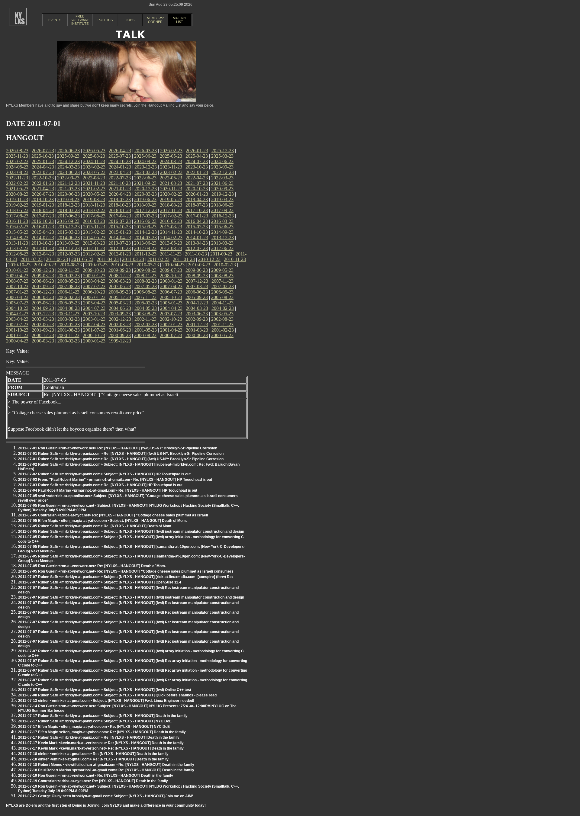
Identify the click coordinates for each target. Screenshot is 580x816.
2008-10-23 (171, 275)
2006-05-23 (222, 291)
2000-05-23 (222, 335)
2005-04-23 (94, 302)
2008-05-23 (68, 281)
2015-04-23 (43, 232)
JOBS (130, 20)
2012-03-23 (68, 253)
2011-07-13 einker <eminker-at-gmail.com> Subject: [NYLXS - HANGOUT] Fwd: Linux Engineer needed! (106, 701)
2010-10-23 (19, 264)
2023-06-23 (68, 172)
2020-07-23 (43, 194)
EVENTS (54, 20)
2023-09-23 (222, 166)
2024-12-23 (68, 161)
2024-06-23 (222, 161)
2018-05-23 (17, 210)
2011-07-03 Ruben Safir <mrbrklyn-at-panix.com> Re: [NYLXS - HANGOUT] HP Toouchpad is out (100, 485)
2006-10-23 (94, 291)
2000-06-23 (196, 335)
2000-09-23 (119, 335)
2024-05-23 (17, 166)
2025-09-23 (68, 156)
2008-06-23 (43, 281)
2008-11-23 (145, 275)
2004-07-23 (94, 308)
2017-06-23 (68, 215)
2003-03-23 (43, 319)
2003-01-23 (94, 319)
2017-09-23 (222, 210)
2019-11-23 (17, 199)
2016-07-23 (119, 221)
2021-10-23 (119, 183)
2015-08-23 (171, 226)
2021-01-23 (120, 188)
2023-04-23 (120, 172)
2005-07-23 (17, 302)
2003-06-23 (196, 313)
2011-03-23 (133, 259)
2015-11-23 (94, 226)
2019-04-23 (196, 199)
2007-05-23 (145, 286)
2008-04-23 (94, 281)
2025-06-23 (145, 156)
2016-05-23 (171, 221)
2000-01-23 (94, 340)
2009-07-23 (171, 270)
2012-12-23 (68, 248)
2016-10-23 (42, 221)
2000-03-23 (43, 340)
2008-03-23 (120, 281)
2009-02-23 (68, 275)
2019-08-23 (94, 199)
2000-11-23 (68, 335)
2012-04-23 (43, 253)
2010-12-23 (209, 259)
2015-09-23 (145, 226)
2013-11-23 (17, 243)
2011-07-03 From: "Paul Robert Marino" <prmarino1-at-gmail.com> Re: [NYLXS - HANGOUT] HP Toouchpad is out (115, 479)
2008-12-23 (120, 275)
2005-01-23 (171, 302)
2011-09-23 (221, 253)
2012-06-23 (222, 248)
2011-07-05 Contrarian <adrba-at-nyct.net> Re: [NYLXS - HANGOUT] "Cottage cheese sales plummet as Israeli (113, 515)
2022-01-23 (43, 183)
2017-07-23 (43, 215)
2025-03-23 (222, 156)
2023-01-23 (197, 172)
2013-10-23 (42, 243)
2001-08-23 (68, 330)
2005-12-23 (120, 297)
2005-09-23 (196, 297)
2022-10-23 (42, 177)
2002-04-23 (94, 324)
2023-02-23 (171, 172)
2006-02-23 (68, 297)
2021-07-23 (196, 183)
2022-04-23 (196, 177)
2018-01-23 (120, 210)
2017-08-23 (17, 215)
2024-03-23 (68, 166)
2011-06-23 (57, 259)
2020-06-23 (68, 194)
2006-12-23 (43, 291)
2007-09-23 (43, 286)
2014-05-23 (94, 237)
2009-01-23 (94, 275)
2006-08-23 (145, 291)
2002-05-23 (68, 324)
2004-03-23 (197, 308)
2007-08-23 (68, 286)
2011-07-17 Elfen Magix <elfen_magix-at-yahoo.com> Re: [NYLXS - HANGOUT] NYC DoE (94, 726)
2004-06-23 (120, 308)
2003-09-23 (119, 313)
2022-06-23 (145, 177)
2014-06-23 (68, 237)
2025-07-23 (119, 156)
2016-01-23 (43, 226)
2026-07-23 (43, 150)
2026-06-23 (68, 150)
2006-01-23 (94, 297)
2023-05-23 (94, 172)
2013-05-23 (171, 243)
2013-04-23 (196, 243)
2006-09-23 (119, 291)
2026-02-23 (171, 150)
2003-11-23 (68, 313)
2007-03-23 (197, 286)
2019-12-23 (222, 194)
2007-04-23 (171, 286)
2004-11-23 (222, 302)
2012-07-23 (196, 248)
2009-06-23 (196, 270)
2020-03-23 (145, 194)
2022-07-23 (119, 177)
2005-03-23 (120, 302)
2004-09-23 (43, 308)
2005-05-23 (68, 302)
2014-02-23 (171, 237)
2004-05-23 (145, 308)
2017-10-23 (196, 210)
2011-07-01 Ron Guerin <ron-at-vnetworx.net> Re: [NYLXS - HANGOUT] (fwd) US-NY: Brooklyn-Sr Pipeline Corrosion (117, 448)
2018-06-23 (222, 204)
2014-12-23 (145, 232)
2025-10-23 (42, 156)
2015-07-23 (196, 226)
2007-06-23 (120, 286)
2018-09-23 (145, 204)
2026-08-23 (17, 150)
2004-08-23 (68, 308)
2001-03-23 (197, 330)
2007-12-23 (197, 281)
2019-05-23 (171, 199)
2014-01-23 (197, 237)
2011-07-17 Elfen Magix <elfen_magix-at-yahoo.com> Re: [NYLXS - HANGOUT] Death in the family (102, 732)
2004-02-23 (222, 308)
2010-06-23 (122, 264)
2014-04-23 (120, 237)
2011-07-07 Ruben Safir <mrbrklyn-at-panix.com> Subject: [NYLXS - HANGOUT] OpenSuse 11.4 (99, 582)
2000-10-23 (94, 335)
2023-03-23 (145, 172)
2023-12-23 (145, 166)
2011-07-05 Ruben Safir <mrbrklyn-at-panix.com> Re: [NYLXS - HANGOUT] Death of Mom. (95, 526)
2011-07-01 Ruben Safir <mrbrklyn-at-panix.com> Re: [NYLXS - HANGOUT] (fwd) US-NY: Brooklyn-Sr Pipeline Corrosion (121, 453)
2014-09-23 (222, 232)
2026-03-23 (145, 150)
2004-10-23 (17, 308)
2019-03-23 (222, 199)
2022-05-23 (171, 177)
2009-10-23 (94, 270)
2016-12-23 (222, 215)
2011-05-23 (82, 259)
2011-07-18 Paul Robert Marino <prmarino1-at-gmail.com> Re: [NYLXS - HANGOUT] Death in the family (106, 770)
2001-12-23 (197, 324)
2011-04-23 (108, 259)
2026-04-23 (120, 150)
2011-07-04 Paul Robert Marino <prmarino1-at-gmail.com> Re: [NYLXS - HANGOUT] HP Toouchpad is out (107, 490)
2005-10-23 (171, 297)
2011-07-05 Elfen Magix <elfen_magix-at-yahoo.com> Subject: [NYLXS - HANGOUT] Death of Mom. (102, 521)
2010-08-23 (71, 264)
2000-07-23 (171, 335)
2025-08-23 (94, 156)
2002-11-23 (145, 319)
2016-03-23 (222, 221)
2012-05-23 (17, 253)
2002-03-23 (120, 324)
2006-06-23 (196, 291)
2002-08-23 (222, 319)
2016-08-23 (94, 221)
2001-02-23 (222, 330)
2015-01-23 (120, 232)
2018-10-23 (119, 204)
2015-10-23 (119, 226)
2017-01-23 (197, 215)
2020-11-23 (171, 188)
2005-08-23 (222, 297)
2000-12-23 (43, 335)
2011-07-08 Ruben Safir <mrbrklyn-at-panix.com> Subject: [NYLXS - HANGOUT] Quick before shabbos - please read (117, 695)
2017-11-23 (171, 210)
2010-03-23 (199, 264)
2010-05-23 (148, 264)
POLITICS (105, 20)
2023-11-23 (171, 166)
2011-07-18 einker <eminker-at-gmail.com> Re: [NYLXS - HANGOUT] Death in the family (93, 754)
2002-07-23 (17, 324)
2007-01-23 (17, 291)
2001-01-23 (17, 335)
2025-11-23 (17, 156)
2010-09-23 (45, 264)
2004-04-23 (171, 308)
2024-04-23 (43, 166)
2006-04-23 (17, 297)
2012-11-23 (94, 248)
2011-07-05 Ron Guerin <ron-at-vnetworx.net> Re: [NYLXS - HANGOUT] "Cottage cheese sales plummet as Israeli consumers (126, 571)
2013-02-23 (17, 248)
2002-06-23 (43, 324)
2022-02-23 (17, 183)
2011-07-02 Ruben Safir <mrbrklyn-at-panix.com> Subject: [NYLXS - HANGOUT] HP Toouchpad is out (104, 474)
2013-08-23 (94, 243)
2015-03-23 (68, 232)
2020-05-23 (94, 194)
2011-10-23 (196, 253)
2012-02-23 (94, 253)
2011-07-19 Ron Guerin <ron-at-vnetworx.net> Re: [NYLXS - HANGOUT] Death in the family (95, 775)
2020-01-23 (197, 194)
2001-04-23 (171, 330)
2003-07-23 (171, 313)
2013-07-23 (119, 243)
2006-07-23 (171, 291)
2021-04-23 (43, 188)
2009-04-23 (17, 275)
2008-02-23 (145, 281)
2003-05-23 (222, 313)
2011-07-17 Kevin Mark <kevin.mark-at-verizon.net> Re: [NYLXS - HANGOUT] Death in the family (101, 743)
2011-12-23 (145, 253)
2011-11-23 (171, 253)
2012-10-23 (119, 248)
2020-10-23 (196, 188)
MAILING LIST (179, 20)
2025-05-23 (171, 156)
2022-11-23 (17, 177)
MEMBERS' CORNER (155, 20)
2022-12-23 (222, 172)
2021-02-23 (94, 188)
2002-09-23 (196, 319)
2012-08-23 (171, 248)
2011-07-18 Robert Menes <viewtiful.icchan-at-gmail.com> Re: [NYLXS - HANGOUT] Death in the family (106, 765)
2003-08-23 (145, 313)
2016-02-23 (17, 226)
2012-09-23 (145, 248)
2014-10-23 (196, 232)
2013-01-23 (43, 248)
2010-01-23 (17, 270)
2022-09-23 (68, 177)
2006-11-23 (68, 291)
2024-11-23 (94, 161)
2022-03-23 (222, 177)
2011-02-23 (158, 259)
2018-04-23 (43, 210)
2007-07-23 (94, 286)
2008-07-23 (17, 281)
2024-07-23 (196, 161)
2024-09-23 (145, 161)
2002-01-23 (171, 324)
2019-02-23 (17, 204)
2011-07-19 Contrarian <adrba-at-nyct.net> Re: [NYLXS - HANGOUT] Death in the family (93, 781)
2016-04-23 (196, 221)
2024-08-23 (171, 161)
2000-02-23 (68, 340)
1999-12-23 (120, 340)
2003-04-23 (17, 319)
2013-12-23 (222, 237)
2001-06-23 (120, 330)
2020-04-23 (120, 194)
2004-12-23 (197, 302)
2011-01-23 (184, 259)
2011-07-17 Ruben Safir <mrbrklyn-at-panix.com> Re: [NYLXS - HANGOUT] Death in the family (98, 737)
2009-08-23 (145, 270)
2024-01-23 (120, 166)
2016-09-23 (68, 221)
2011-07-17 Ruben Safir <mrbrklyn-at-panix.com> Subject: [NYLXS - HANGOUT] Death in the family (103, 716)
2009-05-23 (222, 270)
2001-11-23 (222, 324)
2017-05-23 (94, 215)
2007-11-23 (222, 281)
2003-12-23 (43, 313)
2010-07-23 (96, 264)
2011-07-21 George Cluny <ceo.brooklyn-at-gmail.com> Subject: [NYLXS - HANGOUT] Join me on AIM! (105, 796)
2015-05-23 (17, 232)
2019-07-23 (119, 199)
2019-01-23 (43, 204)
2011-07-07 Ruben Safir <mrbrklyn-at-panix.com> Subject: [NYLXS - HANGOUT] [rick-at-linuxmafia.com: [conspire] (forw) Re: (125, 577)
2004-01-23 (17, 313)
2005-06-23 (43, 302)
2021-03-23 (68, 188)
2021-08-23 (171, 183)
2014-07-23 (43, 237)
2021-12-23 (68, 183)
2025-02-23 (17, 161)
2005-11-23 (145, 297)
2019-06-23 (145, 199)
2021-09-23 (145, 183)
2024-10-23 (119, 161)
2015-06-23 (222, 226)
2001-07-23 (94, 330)
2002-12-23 (120, 319)
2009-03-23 (43, 275)
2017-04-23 (120, 215)
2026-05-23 (94, 150)
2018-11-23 (94, 204)
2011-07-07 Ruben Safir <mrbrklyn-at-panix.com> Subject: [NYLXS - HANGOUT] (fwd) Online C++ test (104, 690)
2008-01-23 (171, 281)
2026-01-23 (197, 150)
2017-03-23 (145, 215)
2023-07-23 (43, 172)
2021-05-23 (17, 188)
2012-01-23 (120, 253)
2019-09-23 (68, 199)
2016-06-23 (145, 221)
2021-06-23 (222, 183)
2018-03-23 (68, 210)
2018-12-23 (68, 204)
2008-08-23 (222, 275)
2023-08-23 (17, 172)
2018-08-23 (171, 204)
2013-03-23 (222, 243)
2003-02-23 (68, 319)
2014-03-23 (145, 237)
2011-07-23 (32, 259)
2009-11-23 (68, 270)
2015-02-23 (94, 232)
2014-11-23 (171, 232)
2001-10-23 (17, 330)
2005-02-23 (145, 302)
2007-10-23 (17, 286)
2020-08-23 (17, 194)
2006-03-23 (43, 297)
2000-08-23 (145, 335)
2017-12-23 (145, 210)
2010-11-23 (235, 259)
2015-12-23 (68, 226)
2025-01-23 (43, 161)
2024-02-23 (94, 166)
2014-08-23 (17, 237)
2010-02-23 (225, 264)
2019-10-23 (42, 199)
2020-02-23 (171, 194)
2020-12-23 (145, 188)
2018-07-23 (196, 204)
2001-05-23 (145, 330)
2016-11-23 (17, 221)
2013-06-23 (145, 243)
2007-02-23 (222, 286)
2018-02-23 (94, 210)
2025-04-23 (196, 156)
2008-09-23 (196, 275)
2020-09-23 (222, 188)
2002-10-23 (171, 319)
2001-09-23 (43, 330)
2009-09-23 (119, 270)
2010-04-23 (173, 264)
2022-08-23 (94, 177)
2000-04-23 (17, 340)
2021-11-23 (94, 183)
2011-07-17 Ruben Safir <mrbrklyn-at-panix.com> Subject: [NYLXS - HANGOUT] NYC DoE (95, 721)
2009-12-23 (43, 270)
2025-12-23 (222, 150)
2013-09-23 (68, 243)
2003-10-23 (94, 313)
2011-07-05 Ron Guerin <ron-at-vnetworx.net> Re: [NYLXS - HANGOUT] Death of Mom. (92, 566)
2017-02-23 (171, 215)
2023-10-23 (196, 166)
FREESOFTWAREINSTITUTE (80, 19)
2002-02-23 (145, 324)
